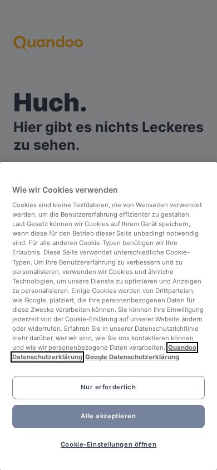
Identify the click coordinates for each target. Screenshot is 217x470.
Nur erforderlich (108, 387)
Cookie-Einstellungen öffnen (108, 444)
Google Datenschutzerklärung (132, 357)
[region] (108, 316)
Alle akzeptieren (108, 416)
